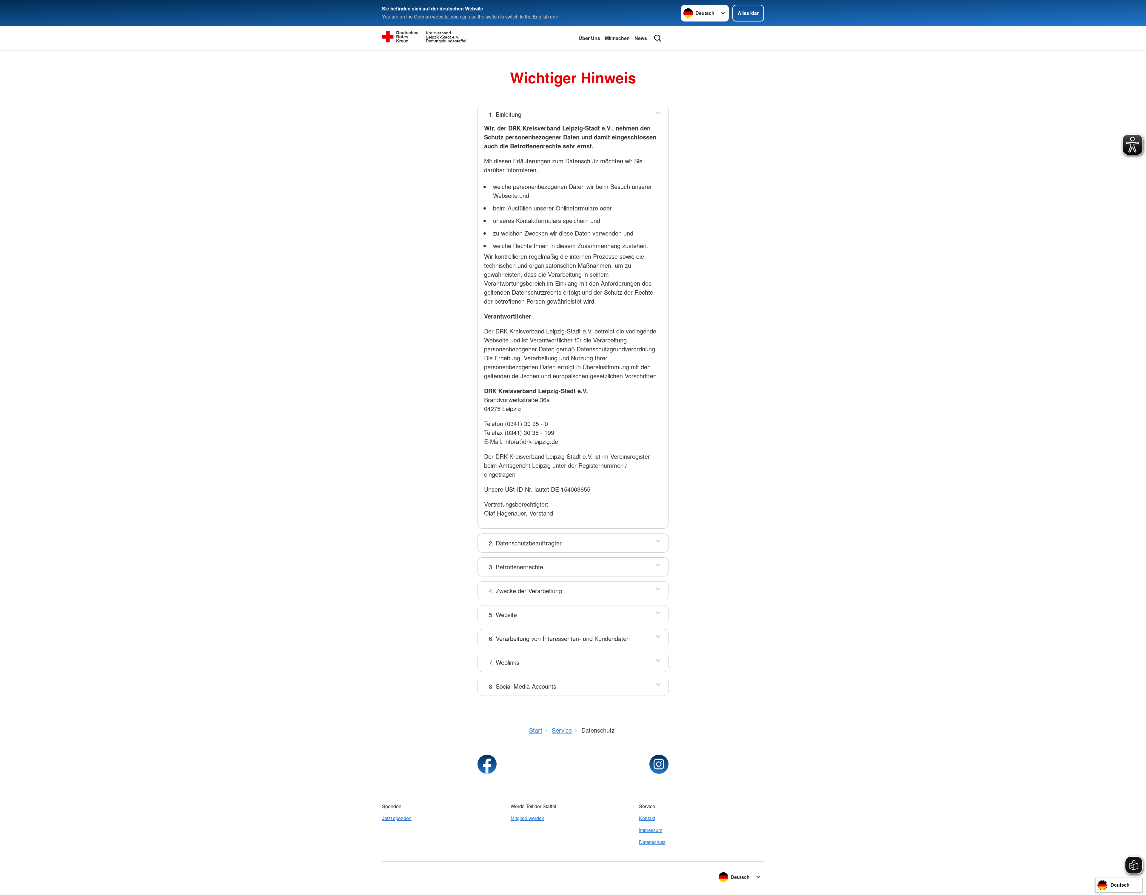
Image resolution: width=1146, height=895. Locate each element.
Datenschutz (652, 842)
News (640, 38)
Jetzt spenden (397, 818)
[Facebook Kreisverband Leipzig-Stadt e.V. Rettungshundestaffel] (487, 764)
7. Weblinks (504, 662)
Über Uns (589, 38)
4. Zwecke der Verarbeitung (525, 590)
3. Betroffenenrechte (516, 566)
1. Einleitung (505, 114)
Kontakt (647, 818)
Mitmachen (617, 38)
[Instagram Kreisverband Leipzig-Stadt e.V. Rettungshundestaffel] (658, 764)
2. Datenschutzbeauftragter (525, 543)
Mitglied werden (527, 818)
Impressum (650, 830)
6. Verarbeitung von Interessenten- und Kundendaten (559, 638)
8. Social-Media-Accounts (522, 686)
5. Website (503, 614)
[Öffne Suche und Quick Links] (658, 38)
